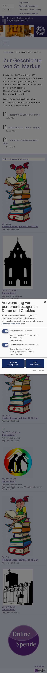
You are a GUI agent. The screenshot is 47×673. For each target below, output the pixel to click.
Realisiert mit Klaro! (37, 370)
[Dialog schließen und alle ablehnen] (45, 300)
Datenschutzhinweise (11, 323)
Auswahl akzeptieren (13, 363)
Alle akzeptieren (35, 363)
